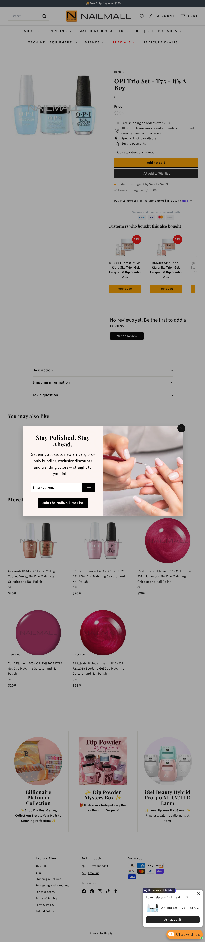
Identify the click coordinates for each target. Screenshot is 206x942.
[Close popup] (199, 893)
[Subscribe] (87, 487)
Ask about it (172, 919)
